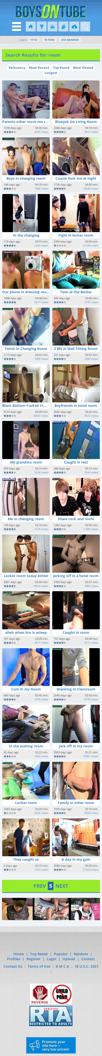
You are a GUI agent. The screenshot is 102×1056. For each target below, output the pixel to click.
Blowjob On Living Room (76, 121)
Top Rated (61, 67)
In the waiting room (26, 746)
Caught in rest (76, 462)
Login (51, 959)
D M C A (62, 966)
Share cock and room (76, 518)
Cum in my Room (26, 689)
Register (33, 959)
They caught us (26, 859)
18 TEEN (49, 40)
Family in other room (76, 802)
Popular (60, 954)
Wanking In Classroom (76, 689)
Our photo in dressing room (26, 292)
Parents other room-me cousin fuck (32, 121)
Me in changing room (26, 518)
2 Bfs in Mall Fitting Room (76, 348)
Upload (69, 959)
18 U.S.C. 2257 (86, 966)
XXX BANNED (70, 40)
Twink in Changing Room (26, 348)
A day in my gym (76, 859)
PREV (39, 886)
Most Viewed (83, 67)
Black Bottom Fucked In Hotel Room (33, 405)
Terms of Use (39, 966)
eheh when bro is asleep (26, 632)
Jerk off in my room (76, 746)
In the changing (26, 235)
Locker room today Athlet (26, 575)
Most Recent (39, 67)
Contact (88, 959)
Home (18, 954)
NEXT (61, 886)
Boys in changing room (26, 178)
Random (81, 954)
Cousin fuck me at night (75, 178)
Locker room (26, 802)
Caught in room (76, 632)
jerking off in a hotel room (76, 575)
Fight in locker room (75, 235)
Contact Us (12, 966)
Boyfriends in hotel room (75, 405)
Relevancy (17, 67)
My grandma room (26, 462)
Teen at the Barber (76, 292)
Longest (51, 73)
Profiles (13, 959)
